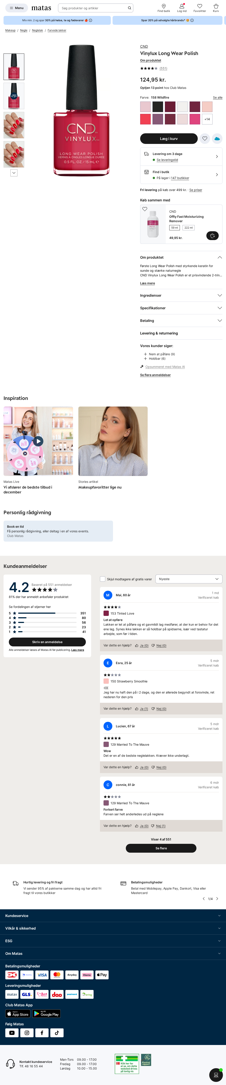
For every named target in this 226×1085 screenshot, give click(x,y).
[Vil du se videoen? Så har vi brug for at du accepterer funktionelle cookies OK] (82, 110)
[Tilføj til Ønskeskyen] (217, 138)
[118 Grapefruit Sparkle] (207, 106)
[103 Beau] (145, 106)
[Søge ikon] (129, 7)
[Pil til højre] (222, 20)
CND (144, 46)
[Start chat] (216, 1075)
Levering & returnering (159, 333)
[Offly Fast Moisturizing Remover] (181, 224)
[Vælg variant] (212, 235)
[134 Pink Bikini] (195, 119)
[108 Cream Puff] (182, 106)
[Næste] (13, 172)
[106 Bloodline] (170, 106)
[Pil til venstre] (203, 898)
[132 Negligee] (182, 119)
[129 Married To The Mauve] (158, 119)
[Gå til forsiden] (41, 8)
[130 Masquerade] (170, 119)
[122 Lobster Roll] (145, 119)
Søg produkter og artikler (80, 8)
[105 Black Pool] (158, 106)
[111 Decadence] (195, 106)
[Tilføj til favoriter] (205, 138)
